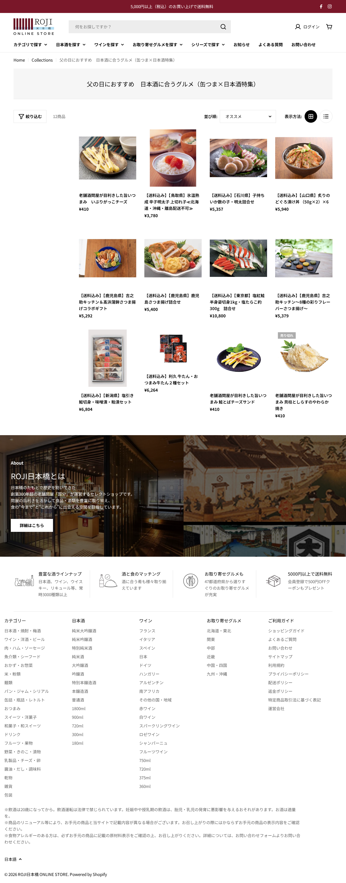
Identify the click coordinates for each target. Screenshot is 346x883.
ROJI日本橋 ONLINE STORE (43, 874)
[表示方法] (310, 116)
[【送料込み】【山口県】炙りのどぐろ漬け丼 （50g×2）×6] (303, 158)
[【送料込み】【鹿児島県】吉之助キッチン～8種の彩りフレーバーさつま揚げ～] (303, 258)
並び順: (211, 116)
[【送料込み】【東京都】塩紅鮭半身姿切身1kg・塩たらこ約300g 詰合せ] (238, 258)
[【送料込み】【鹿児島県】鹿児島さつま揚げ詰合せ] (173, 258)
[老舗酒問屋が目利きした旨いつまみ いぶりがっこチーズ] (107, 158)
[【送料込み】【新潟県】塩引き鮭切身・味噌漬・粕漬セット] (107, 358)
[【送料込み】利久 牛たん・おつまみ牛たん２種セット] (173, 349)
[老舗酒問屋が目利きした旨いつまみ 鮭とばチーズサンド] (238, 358)
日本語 (10, 859)
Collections (42, 60)
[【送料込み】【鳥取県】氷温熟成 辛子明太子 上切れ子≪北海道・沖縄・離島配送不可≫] (173, 158)
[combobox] (150, 26)
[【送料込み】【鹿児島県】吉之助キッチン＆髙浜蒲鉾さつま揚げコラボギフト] (107, 258)
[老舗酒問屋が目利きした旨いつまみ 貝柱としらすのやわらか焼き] (303, 358)
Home (19, 60)
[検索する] (223, 26)
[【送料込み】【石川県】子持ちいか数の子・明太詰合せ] (238, 158)
